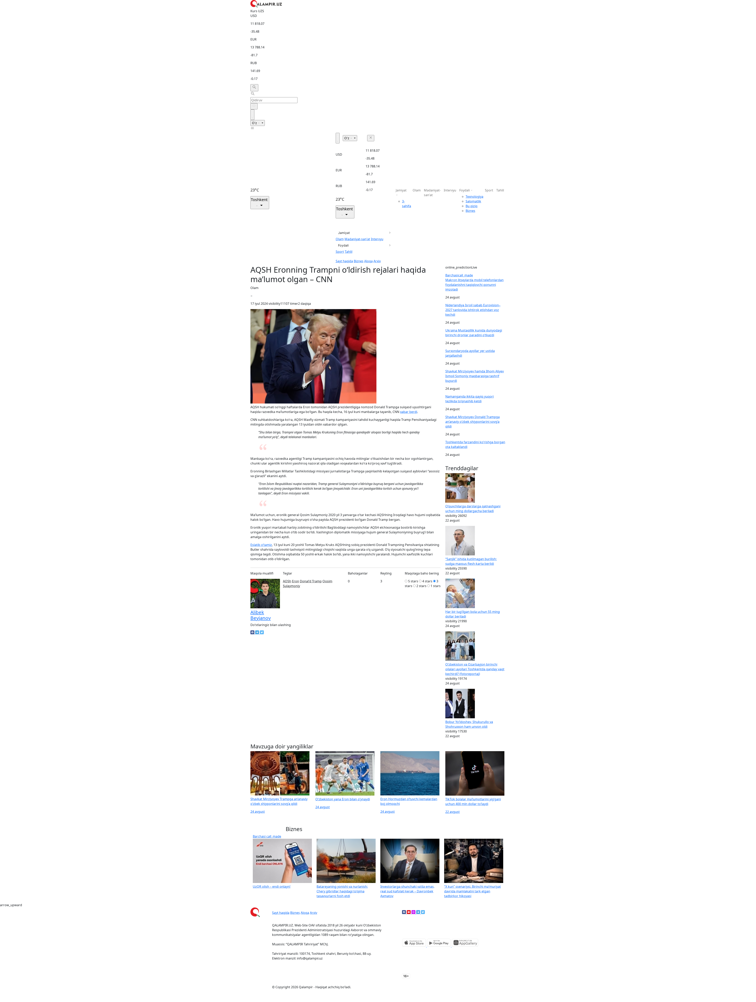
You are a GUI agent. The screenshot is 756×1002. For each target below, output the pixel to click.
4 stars (427, 581)
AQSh (287, 581)
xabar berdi (408, 412)
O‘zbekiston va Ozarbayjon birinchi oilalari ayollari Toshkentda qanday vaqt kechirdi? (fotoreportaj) (474, 669)
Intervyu (377, 239)
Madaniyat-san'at (357, 239)
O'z (255, 123)
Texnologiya (474, 196)
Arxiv (377, 261)
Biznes (358, 261)
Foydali (343, 245)
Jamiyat (344, 233)
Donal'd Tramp (311, 581)
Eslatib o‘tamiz (261, 545)
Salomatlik (473, 201)
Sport (340, 251)
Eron (295, 581)
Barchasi (459, 275)
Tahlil (348, 251)
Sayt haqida (344, 261)
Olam (340, 239)
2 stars (421, 586)
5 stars (413, 581)
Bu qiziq (471, 206)
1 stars (436, 586)
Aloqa (368, 261)
